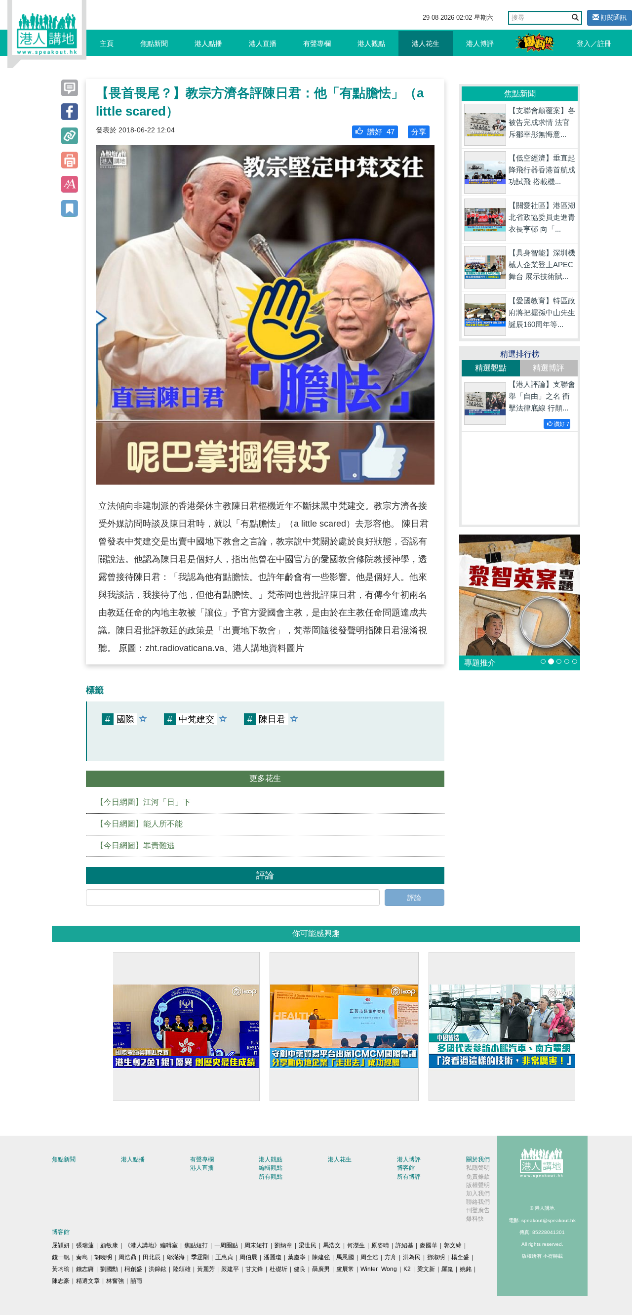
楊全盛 (460, 1257)
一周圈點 (226, 1245)
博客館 (406, 1167)
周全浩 (369, 1257)
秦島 (82, 1257)
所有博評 (409, 1176)
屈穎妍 (61, 1245)
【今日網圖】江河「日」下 (143, 802)
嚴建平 (230, 1269)
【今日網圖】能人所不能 (139, 824)
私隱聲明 (478, 1167)
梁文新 (426, 1269)
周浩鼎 (127, 1257)
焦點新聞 (154, 43)
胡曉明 (103, 1257)
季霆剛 (200, 1257)
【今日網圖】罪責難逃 (135, 845)
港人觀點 (371, 43)
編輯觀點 (270, 1167)
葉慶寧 (297, 1257)
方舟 (390, 1257)
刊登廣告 (478, 1210)
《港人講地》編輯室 (151, 1245)
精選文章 (88, 1280)
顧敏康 (109, 1245)
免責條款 (478, 1176)
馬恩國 (345, 1257)
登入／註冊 (594, 43)
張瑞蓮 (85, 1245)
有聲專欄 (317, 43)
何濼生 (356, 1245)
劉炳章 (283, 1245)
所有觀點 (270, 1176)
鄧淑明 (436, 1257)
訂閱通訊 (613, 17)
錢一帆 (61, 1257)
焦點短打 (196, 1245)
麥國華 (428, 1245)
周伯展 (248, 1257)
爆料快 (475, 1218)
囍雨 (136, 1280)
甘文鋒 (254, 1269)
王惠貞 (224, 1257)
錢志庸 (85, 1269)
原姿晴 (380, 1245)
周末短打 (256, 1245)
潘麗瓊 (272, 1257)
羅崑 (447, 1269)
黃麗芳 (206, 1269)
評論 (414, 898)
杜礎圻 (278, 1269)
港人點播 (208, 43)
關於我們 (478, 1159)
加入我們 (478, 1193)
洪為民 (412, 1257)
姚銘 (466, 1269)
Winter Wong (378, 1269)
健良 (300, 1269)
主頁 (107, 43)
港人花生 (425, 43)
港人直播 (262, 43)
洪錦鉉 (157, 1269)
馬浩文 (332, 1245)
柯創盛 (133, 1269)
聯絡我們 (478, 1201)
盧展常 (345, 1269)
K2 (407, 1269)
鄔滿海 (176, 1257)
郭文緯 (453, 1245)
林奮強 (115, 1280)
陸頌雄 (182, 1269)
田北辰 (151, 1257)
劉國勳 (109, 1269)
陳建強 (321, 1257)
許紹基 (404, 1245)
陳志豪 (61, 1280)
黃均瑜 (61, 1269)
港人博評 (480, 43)
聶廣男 (321, 1269)
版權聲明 (478, 1185)
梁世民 (307, 1245)
